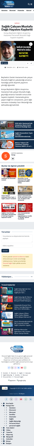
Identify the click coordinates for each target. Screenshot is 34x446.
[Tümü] (32, 277)
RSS (5, 388)
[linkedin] (30, 399)
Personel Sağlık (7, 263)
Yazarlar (9, 432)
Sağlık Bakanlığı (7, 375)
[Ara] (29, 4)
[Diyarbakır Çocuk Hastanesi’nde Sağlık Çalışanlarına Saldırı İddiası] (25, 173)
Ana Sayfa (9, 403)
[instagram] (16, 399)
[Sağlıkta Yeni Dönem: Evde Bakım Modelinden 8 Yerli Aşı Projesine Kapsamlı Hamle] (8, 207)
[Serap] (5, 156)
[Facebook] (8, 367)
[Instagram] (15, 367)
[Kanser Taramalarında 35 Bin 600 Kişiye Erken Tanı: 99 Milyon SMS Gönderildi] (25, 190)
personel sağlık (14, 426)
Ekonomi (13, 10)
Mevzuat (25, 375)
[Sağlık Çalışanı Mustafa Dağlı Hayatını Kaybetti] (17, 51)
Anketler (9, 439)
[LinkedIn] (18, 367)
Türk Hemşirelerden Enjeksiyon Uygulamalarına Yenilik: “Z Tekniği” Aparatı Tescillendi (25, 216)
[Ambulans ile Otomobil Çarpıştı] (8, 173)
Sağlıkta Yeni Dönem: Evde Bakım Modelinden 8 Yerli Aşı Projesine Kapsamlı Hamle (8, 215)
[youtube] (20, 399)
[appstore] (12, 381)
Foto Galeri (10, 428)
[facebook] (6, 399)
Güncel (28, 10)
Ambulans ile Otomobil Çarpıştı (8, 179)
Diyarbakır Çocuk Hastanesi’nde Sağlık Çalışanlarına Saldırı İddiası (24, 181)
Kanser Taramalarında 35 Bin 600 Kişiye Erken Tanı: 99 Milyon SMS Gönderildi (25, 198)
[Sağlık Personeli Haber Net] (7, 4)
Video (8, 430)
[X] (12, 367)
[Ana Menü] (31, 4)
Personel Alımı (7, 377)
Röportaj (9, 435)
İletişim (8, 443)
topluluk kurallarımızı (19, 256)
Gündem (4, 10)
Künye (8, 441)
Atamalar (21, 10)
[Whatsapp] (25, 367)
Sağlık (17, 23)
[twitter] (11, 399)
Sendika (17, 375)
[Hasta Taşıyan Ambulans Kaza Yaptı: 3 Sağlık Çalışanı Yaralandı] (8, 190)
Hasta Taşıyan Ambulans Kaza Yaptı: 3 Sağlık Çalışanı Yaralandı (8, 197)
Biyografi (9, 437)
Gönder (5, 251)
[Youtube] (21, 367)
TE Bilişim (22, 394)
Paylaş (5, 63)
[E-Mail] (12, 158)
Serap (13, 155)
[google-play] (21, 381)
